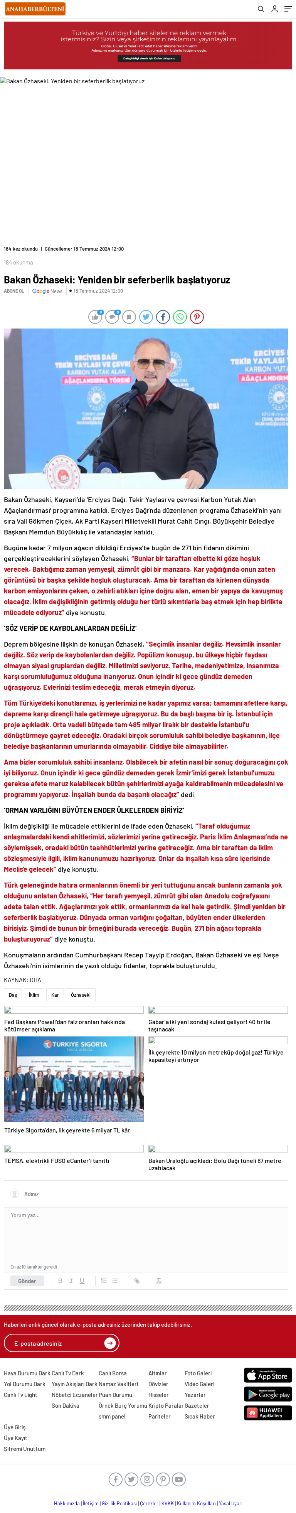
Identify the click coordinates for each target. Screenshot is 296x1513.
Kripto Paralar (166, 1405)
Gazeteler (197, 1405)
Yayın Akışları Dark (75, 1383)
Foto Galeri (198, 1373)
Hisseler (158, 1394)
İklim (34, 995)
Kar (55, 995)
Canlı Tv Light (20, 1394)
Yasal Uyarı (230, 1503)
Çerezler (149, 1503)
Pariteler (159, 1416)
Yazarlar (195, 1394)
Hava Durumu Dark (27, 1373)
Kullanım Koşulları (196, 1503)
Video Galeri (199, 1383)
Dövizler (158, 1383)
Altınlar (157, 1373)
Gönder (27, 1280)
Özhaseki (81, 995)
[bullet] (114, 1281)
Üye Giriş (14, 1427)
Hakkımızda (67, 1503)
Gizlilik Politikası (119, 1503)
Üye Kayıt (15, 1437)
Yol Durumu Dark (24, 1383)
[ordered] (104, 1281)
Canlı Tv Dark (68, 1373)
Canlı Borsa (113, 1373)
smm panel (112, 1416)
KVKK (167, 1503)
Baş (13, 995)
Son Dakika (65, 1405)
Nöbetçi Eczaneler (75, 1394)
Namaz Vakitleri (118, 1383)
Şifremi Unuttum (24, 1448)
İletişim (91, 1503)
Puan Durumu (115, 1394)
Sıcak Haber (200, 1416)
